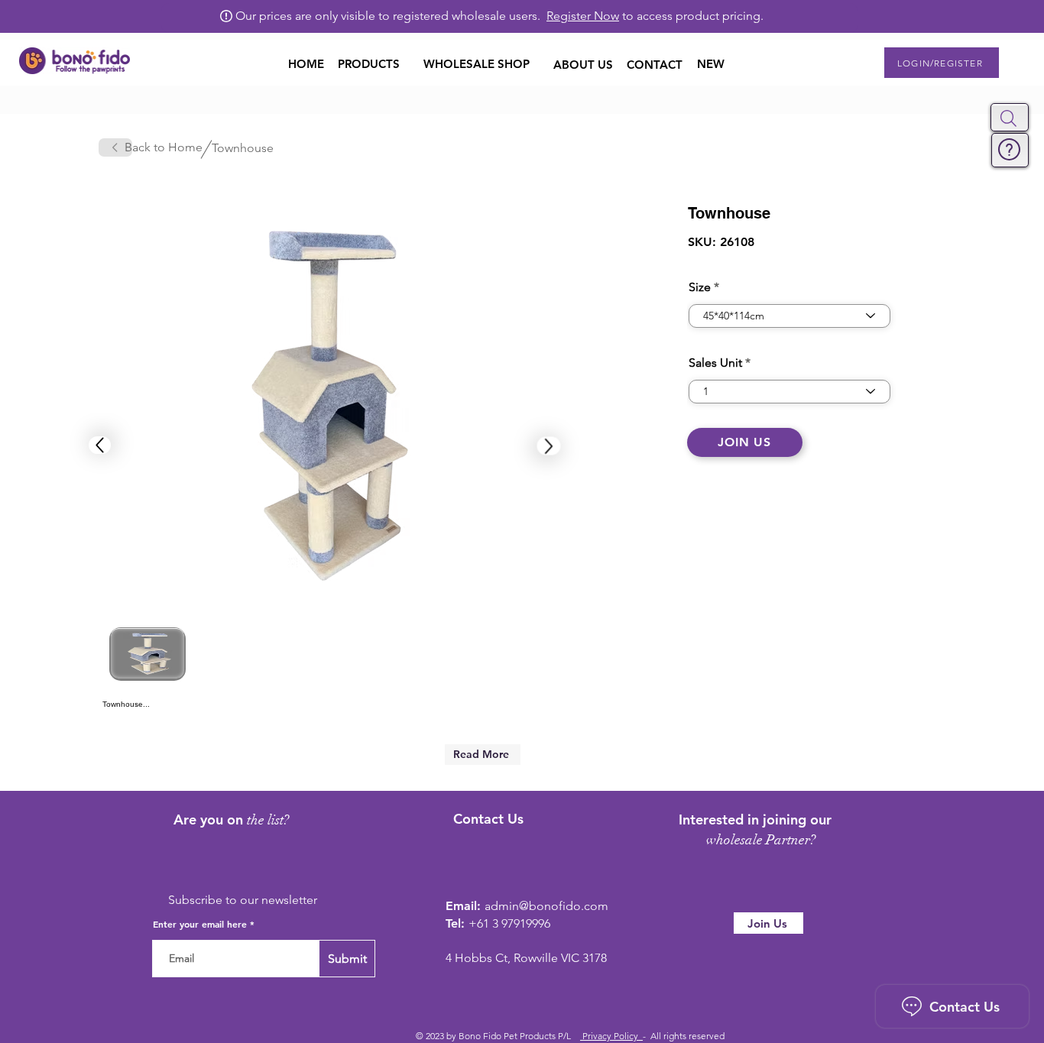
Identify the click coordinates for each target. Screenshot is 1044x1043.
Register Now (582, 15)
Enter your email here (200, 923)
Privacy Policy (611, 1035)
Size (700, 287)
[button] (1008, 118)
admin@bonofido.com (546, 906)
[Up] (100, 445)
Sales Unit (715, 363)
